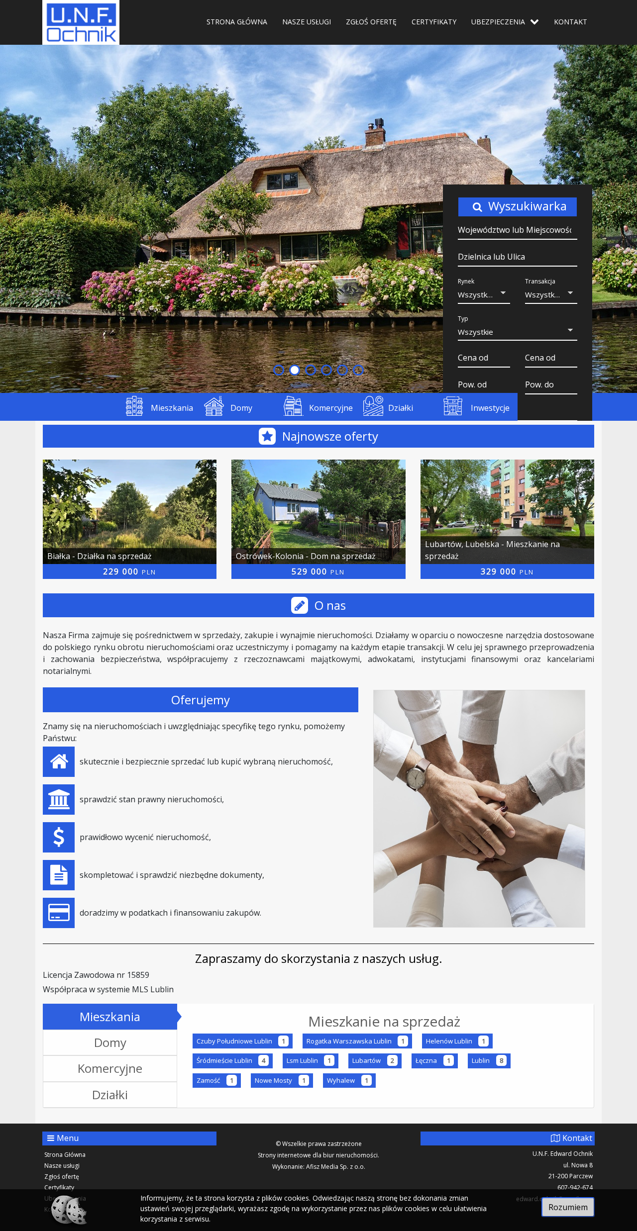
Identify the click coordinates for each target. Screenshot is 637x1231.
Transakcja (540, 281)
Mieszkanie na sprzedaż (384, 1021)
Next (624, 219)
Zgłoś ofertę (371, 21)
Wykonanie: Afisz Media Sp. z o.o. (318, 1166)
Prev (13, 219)
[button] (484, 295)
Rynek (466, 281)
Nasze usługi (306, 21)
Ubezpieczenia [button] (498, 21)
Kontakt (570, 21)
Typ (463, 318)
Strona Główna (237, 21)
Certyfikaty (434, 21)
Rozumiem (568, 1207)
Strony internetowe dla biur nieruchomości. (318, 1155)
